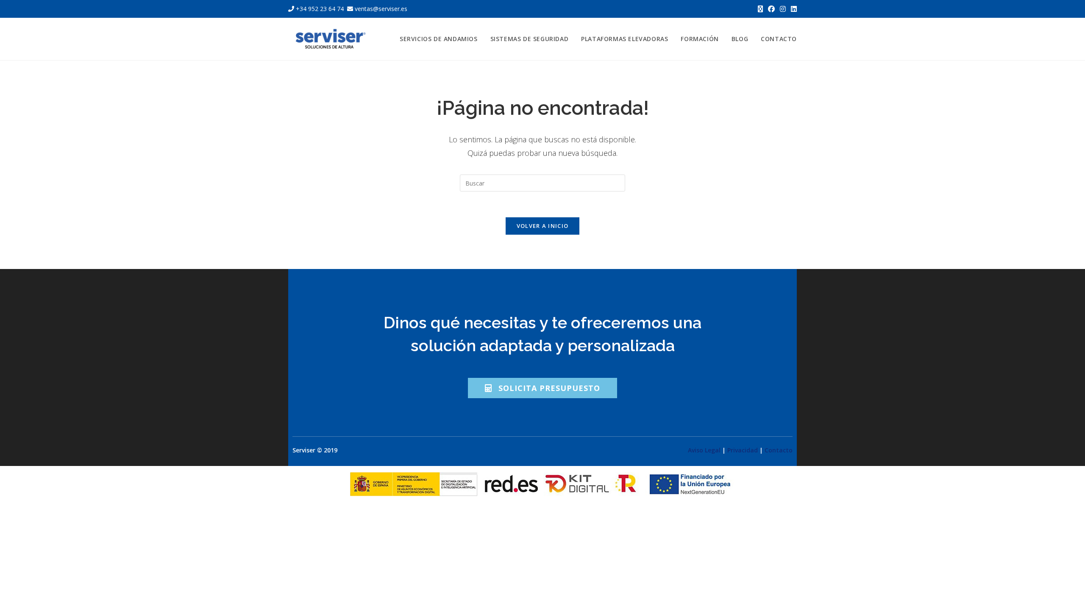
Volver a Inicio (543, 226)
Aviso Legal (704, 450)
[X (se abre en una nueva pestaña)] (760, 9)
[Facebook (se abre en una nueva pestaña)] (771, 9)
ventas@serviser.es (380, 9)
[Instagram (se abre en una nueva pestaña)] (782, 9)
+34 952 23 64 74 (319, 9)
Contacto (779, 450)
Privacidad (742, 450)
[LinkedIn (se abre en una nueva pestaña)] (792, 9)
